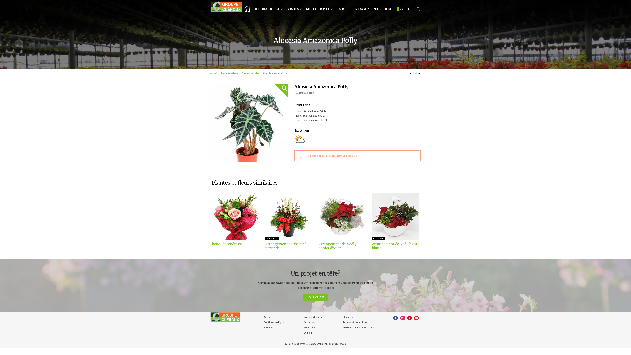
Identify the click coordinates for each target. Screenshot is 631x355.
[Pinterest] (409, 318)
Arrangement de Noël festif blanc (394, 246)
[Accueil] (226, 6)
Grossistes (362, 8)
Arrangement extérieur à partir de (286, 246)
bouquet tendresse (227, 244)
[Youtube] (416, 318)
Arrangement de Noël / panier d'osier (337, 246)
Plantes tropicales (250, 73)
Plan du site (349, 316)
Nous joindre (383, 8)
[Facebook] (395, 318)
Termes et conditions (355, 322)
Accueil (213, 73)
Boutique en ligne (267, 8)
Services (293, 8)
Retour (417, 73)
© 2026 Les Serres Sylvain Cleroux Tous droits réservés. (315, 343)
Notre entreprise (318, 8)
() (401, 8)
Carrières (343, 8)
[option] (249, 123)
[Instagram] (402, 318)
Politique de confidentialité (358, 327)
